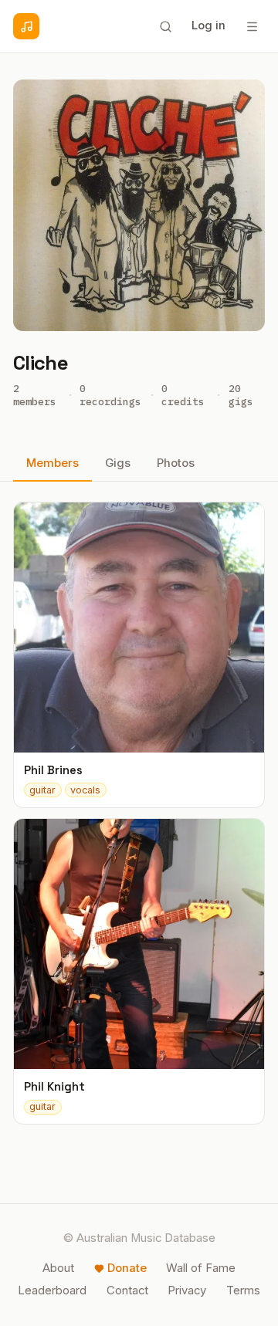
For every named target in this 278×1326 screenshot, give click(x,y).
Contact (127, 1290)
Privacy (187, 1290)
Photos (176, 463)
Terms (243, 1290)
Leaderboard (52, 1290)
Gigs (118, 463)
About (58, 1268)
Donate (127, 1268)
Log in (208, 25)
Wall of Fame (201, 1268)
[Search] (165, 26)
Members (52, 463)
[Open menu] (252, 26)
